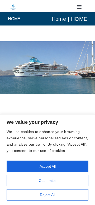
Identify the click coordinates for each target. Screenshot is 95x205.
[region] (47, 159)
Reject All (47, 195)
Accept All (48, 166)
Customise (47, 180)
